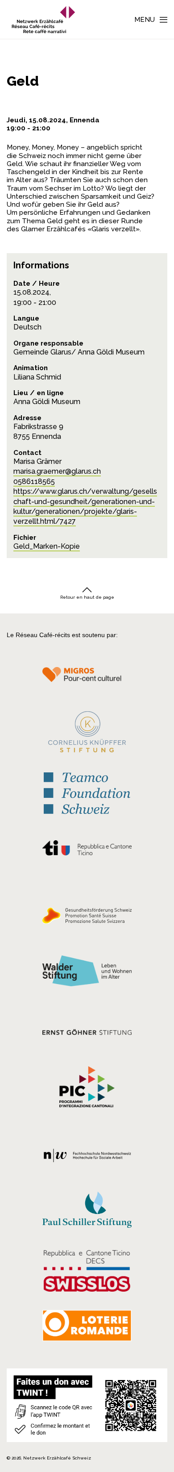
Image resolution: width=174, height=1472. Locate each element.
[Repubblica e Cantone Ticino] (87, 850)
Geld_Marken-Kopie (46, 546)
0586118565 (34, 481)
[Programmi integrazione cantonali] (87, 1089)
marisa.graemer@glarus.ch (57, 471)
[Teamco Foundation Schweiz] (87, 792)
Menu (144, 20)
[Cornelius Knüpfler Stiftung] (87, 734)
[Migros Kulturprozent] (87, 679)
